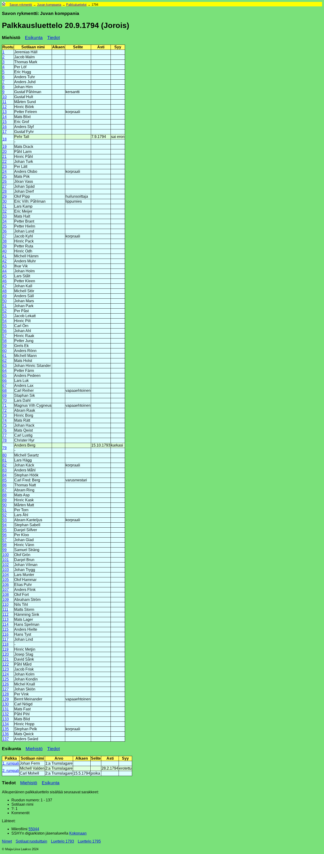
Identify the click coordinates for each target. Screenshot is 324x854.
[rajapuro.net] (3, 4)
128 (5, 694)
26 (4, 181)
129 (5, 699)
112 (5, 614)
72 (4, 410)
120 (5, 654)
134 (5, 724)
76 (4, 430)
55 (4, 326)
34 (4, 221)
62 (4, 361)
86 (4, 485)
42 (4, 261)
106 (5, 585)
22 (4, 162)
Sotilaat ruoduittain (31, 841)
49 (4, 296)
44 (4, 271)
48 (4, 291)
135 (5, 729)
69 (4, 395)
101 (5, 560)
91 (4, 510)
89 (4, 500)
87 (4, 490)
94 (4, 525)
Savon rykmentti (20, 4)
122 (5, 664)
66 (4, 381)
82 (4, 465)
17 (4, 132)
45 (4, 276)
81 (4, 460)
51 (4, 306)
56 (4, 331)
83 (4, 470)
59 (4, 346)
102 (5, 565)
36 (4, 231)
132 (5, 714)
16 (4, 127)
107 (5, 590)
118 (5, 644)
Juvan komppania (49, 4)
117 (5, 639)
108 (5, 595)
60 (4, 351)
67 (4, 386)
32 (4, 211)
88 (4, 495)
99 (4, 550)
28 (4, 191)
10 (4, 97)
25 (4, 176)
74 (4, 420)
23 (4, 166)
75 (4, 425)
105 (5, 580)
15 (4, 122)
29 (4, 196)
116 (5, 634)
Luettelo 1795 (89, 841)
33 (4, 216)
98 (4, 545)
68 (4, 390)
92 (4, 515)
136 (5, 734)
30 (4, 201)
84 (4, 475)
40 (4, 251)
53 (4, 316)
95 (4, 530)
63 (4, 366)
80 (4, 455)
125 (5, 679)
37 (4, 236)
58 (4, 341)
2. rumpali (10, 771)
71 (4, 405)
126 (5, 684)
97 (4, 540)
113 (5, 619)
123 (5, 669)
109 (5, 600)
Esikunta (34, 37)
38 (4, 241)
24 (4, 171)
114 (5, 624)
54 (4, 321)
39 (4, 246)
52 (4, 311)
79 (4, 448)
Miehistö (34, 748)
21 (4, 157)
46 (4, 281)
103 (5, 570)
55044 (33, 829)
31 (4, 206)
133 (5, 719)
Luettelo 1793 (62, 841)
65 (4, 376)
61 (4, 356)
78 (4, 440)
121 (5, 659)
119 (5, 649)
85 (4, 480)
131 (5, 709)
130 (5, 704)
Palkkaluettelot (76, 4)
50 (4, 301)
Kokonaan (78, 833)
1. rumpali (10, 763)
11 (4, 102)
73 (4, 415)
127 (5, 689)
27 (4, 186)
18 (4, 139)
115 (5, 629)
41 (4, 256)
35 (4, 226)
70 (4, 400)
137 (5, 739)
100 (5, 555)
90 (4, 505)
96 (4, 535)
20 (4, 152)
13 (4, 112)
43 (4, 266)
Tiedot (53, 37)
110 (5, 605)
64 (4, 371)
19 (4, 147)
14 (4, 117)
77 (4, 435)
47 (4, 286)
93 (4, 520)
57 (4, 336)
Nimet (7, 841)
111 (5, 609)
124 (5, 674)
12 (4, 107)
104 (5, 575)
